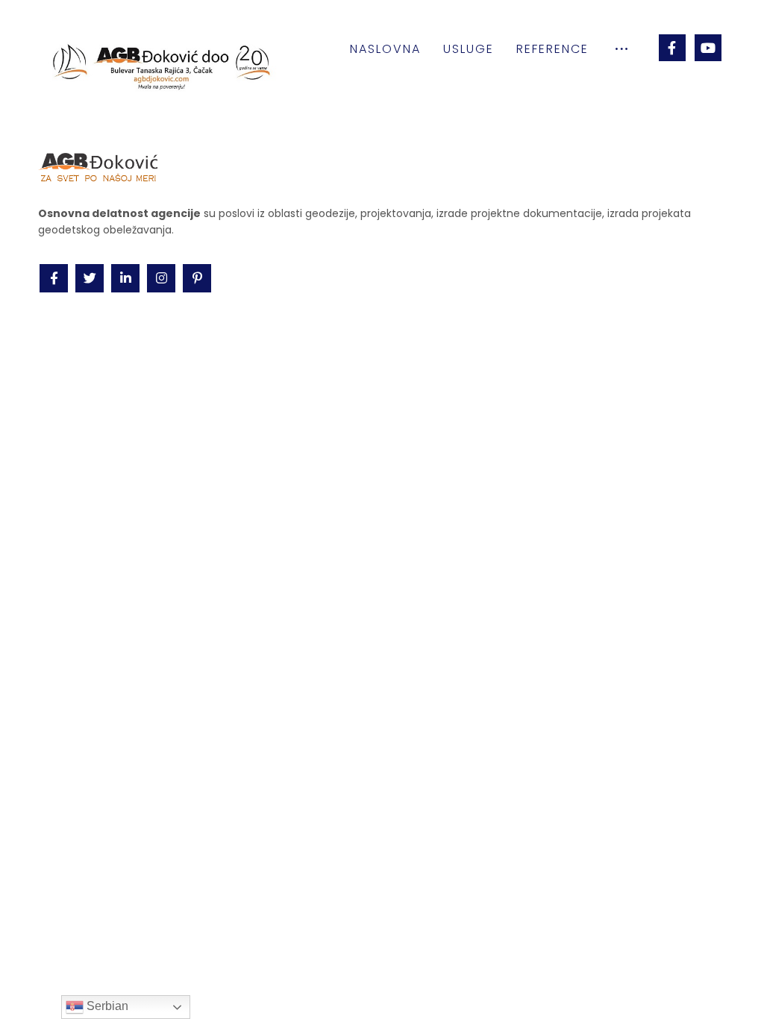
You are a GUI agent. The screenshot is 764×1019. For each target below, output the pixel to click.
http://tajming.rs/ (456, 847)
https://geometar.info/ (470, 863)
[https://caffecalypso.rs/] (217, 937)
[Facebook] (672, 47)
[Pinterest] (197, 278)
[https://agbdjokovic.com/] (105, 937)
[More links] (621, 49)
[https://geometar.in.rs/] (142, 937)
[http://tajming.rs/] (68, 937)
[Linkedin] (125, 278)
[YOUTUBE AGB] (708, 47)
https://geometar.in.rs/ (470, 880)
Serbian (106, 1006)
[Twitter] (89, 278)
